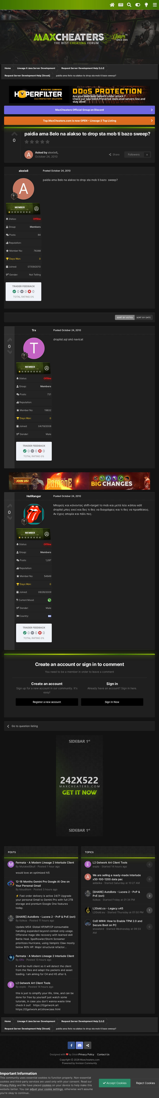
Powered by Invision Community (79, 1063)
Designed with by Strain (64, 1054)
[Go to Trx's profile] (34, 348)
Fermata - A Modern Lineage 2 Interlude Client (45, 862)
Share (115, 154)
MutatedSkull (27, 866)
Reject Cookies (145, 1083)
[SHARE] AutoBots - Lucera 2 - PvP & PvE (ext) (45, 916)
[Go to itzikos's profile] (11, 918)
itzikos (23, 920)
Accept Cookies (116, 1083)
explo (22, 986)
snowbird (98, 928)
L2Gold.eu (99, 912)
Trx (34, 330)
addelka (97, 882)
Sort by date (144, 317)
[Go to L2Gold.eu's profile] (88, 910)
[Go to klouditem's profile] (11, 883)
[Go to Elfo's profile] (11, 957)
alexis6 (52, 152)
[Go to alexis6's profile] (28, 154)
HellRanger (34, 496)
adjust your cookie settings (46, 1089)
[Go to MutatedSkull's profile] (11, 864)
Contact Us (103, 1054)
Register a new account (47, 701)
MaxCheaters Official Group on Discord (79, 109)
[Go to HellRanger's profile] (34, 514)
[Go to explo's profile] (11, 984)
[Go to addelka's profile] (88, 877)
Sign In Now (112, 701)
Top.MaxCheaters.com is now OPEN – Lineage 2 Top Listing (79, 120)
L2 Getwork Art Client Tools (33, 983)
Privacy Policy (86, 1054)
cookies (46, 1085)
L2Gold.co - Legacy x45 (108, 908)
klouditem (25, 889)
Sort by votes (125, 317)
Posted (49, 866)
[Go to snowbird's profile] (88, 922)
